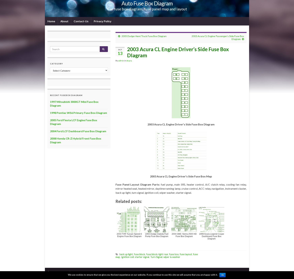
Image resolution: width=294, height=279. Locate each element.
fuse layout (186, 254)
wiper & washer (171, 257)
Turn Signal (156, 257)
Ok (222, 275)
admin (121, 60)
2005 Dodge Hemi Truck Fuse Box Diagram (144, 36)
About (64, 21)
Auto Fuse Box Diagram (147, 3)
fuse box (174, 254)
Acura (129, 60)
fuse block (139, 254)
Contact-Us (81, 21)
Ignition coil (127, 257)
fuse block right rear (157, 254)
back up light (126, 254)
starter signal (142, 257)
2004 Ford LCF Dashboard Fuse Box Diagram (78, 131)
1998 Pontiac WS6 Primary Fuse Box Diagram (78, 112)
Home (51, 21)
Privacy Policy (102, 21)
